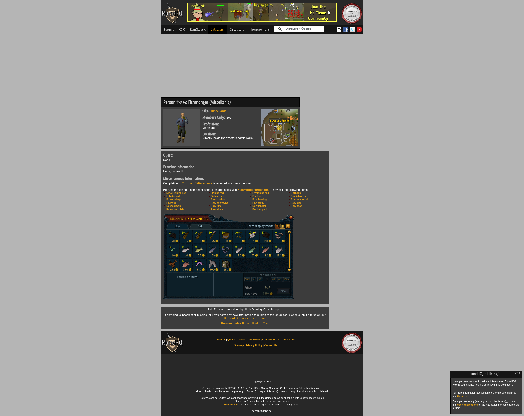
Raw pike (296, 202)
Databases (217, 29)
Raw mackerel (299, 199)
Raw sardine (218, 199)
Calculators (237, 29)
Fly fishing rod (260, 193)
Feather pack (260, 209)
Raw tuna (216, 206)
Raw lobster (259, 206)
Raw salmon (173, 206)
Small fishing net (176, 193)
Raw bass (296, 206)
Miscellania (218, 111)
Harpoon (296, 193)
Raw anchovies (220, 202)
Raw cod (171, 202)
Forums (169, 29)
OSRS (182, 29)
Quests (231, 339)
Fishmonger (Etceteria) (254, 189)
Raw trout (258, 202)
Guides (242, 339)
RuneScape (231, 404)
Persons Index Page (235, 323)
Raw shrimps (174, 199)
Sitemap (239, 345)
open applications (467, 404)
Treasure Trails (260, 29)
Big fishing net (299, 196)
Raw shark (217, 209)
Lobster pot (173, 196)
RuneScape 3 (198, 29)
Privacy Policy (254, 345)
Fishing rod (217, 193)
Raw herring (259, 199)
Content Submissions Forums (244, 318)
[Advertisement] (262, 66)
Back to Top (260, 323)
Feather (256, 196)
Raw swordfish (175, 209)
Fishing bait (217, 196)
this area (462, 396)
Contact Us (270, 345)
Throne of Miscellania (197, 183)
